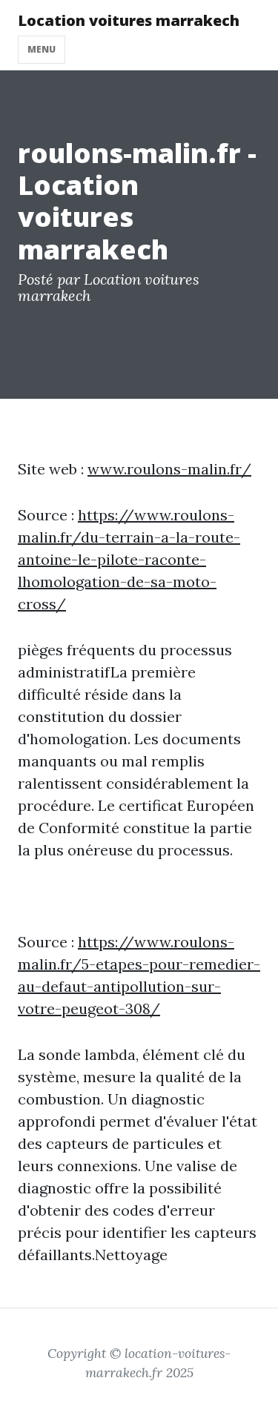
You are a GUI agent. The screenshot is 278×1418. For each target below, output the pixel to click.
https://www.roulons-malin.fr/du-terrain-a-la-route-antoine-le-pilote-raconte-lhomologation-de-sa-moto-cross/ (129, 559)
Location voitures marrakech (128, 20)
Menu (41, 49)
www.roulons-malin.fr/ (169, 469)
